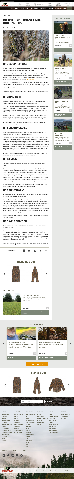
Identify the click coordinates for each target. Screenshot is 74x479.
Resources (4, 450)
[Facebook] (24, 251)
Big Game (57, 114)
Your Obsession (12, 11)
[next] (45, 274)
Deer (24, 311)
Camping (67, 146)
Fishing (62, 146)
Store (14, 450)
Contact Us (24, 450)
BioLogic (25, 313)
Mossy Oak (4, 11)
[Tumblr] (40, 251)
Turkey (61, 114)
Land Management (29, 311)
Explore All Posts (37, 364)
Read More (26, 308)
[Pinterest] (35, 251)
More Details (16, 275)
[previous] (5, 274)
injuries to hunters (31, 79)
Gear (12, 357)
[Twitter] (29, 251)
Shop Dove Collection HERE (7, 1)
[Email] (46, 251)
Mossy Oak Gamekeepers (39, 311)
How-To (57, 49)
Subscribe (48, 402)
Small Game (57, 81)
